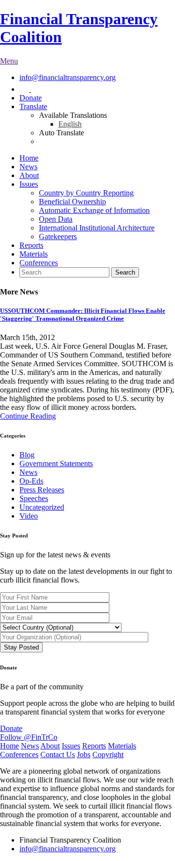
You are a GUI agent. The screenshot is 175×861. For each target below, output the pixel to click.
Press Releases (41, 490)
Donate (30, 98)
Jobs (83, 754)
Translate (33, 106)
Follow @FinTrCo (28, 737)
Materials (33, 254)
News (28, 166)
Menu (9, 61)
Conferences (38, 263)
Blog (27, 455)
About (29, 175)
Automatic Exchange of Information (94, 210)
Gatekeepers (58, 236)
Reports (31, 245)
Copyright (107, 754)
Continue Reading (28, 416)
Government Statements (56, 463)
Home (28, 158)
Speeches (33, 498)
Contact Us (57, 754)
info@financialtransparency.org (67, 77)
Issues (28, 184)
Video (28, 516)
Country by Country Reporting (86, 193)
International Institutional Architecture (97, 228)
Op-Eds (31, 481)
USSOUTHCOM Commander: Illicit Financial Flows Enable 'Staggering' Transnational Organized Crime (82, 314)
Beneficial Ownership (72, 201)
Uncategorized (41, 507)
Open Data (55, 219)
